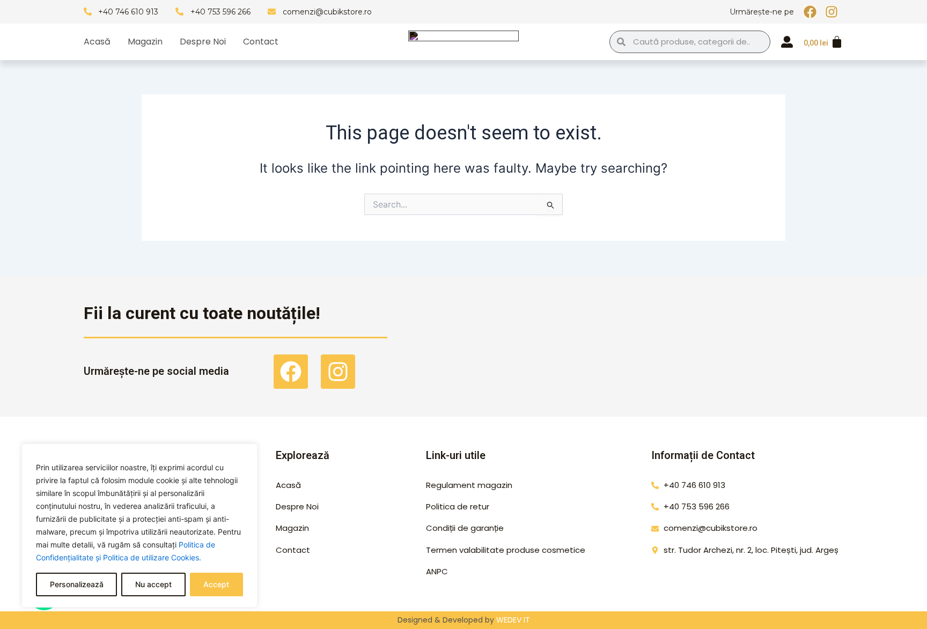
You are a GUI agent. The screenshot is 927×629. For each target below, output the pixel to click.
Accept (216, 584)
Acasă (97, 41)
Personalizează (77, 584)
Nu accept (153, 584)
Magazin (145, 41)
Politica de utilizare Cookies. (152, 557)
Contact (260, 41)
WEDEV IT (513, 620)
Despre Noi (203, 41)
